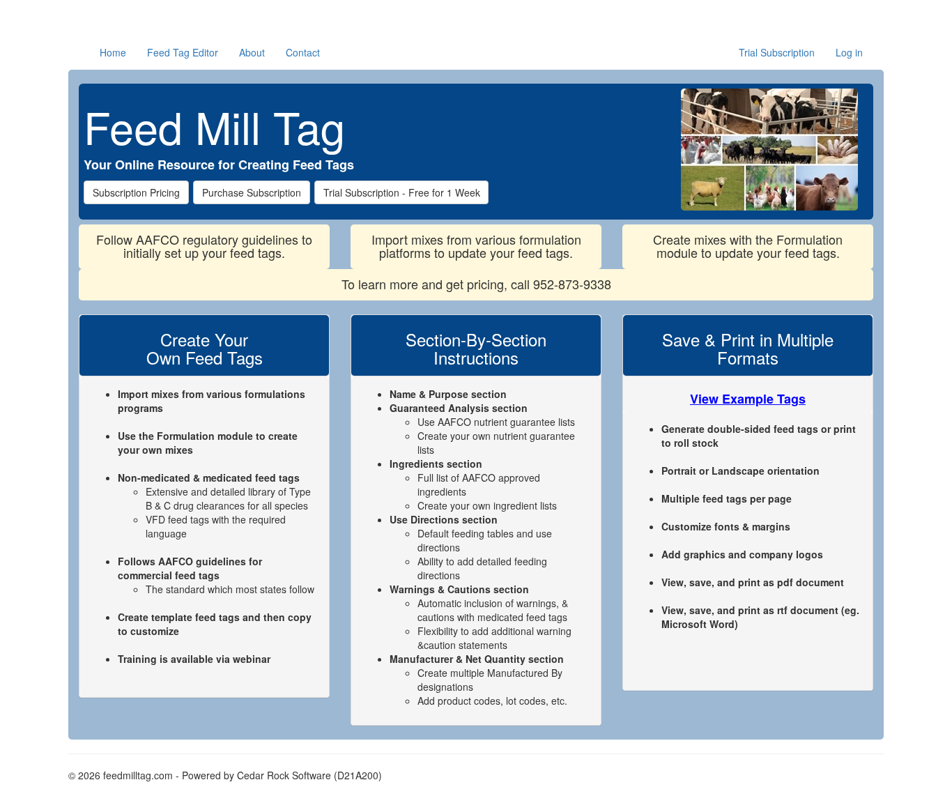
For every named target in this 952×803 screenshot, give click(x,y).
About (252, 52)
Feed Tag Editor (182, 52)
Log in (849, 52)
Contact (303, 52)
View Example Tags (748, 399)
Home (113, 52)
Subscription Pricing (136, 192)
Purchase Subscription (251, 192)
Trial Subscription (777, 52)
